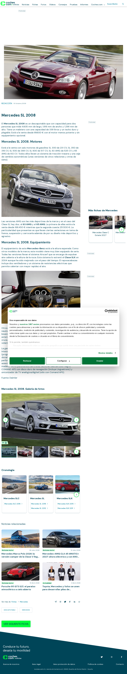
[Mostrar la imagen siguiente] (76, 419)
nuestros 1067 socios (29, 324)
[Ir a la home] (10, 3)
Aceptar (99, 361)
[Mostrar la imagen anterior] (5, 419)
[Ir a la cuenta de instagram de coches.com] (111, 656)
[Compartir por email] (55, 601)
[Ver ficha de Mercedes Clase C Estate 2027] (100, 229)
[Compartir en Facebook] (69, 601)
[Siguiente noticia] (76, 494)
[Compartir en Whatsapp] (78, 601)
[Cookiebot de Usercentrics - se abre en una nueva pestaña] (106, 311)
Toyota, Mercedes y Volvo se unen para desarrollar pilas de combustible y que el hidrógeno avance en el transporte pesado (60, 567)
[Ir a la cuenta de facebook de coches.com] (121, 656)
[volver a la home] (12, 657)
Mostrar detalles (105, 353)
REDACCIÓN (6, 103)
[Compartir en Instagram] (60, 601)
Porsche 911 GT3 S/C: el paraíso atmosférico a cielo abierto (15, 564)
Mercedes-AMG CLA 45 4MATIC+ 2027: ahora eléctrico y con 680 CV (60, 532)
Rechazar (27, 361)
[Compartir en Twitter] (64, 601)
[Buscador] (123, 3)
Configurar (62, 361)
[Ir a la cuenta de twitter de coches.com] (101, 656)
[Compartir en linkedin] (74, 601)
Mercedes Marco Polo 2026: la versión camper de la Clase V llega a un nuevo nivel (18, 533)
